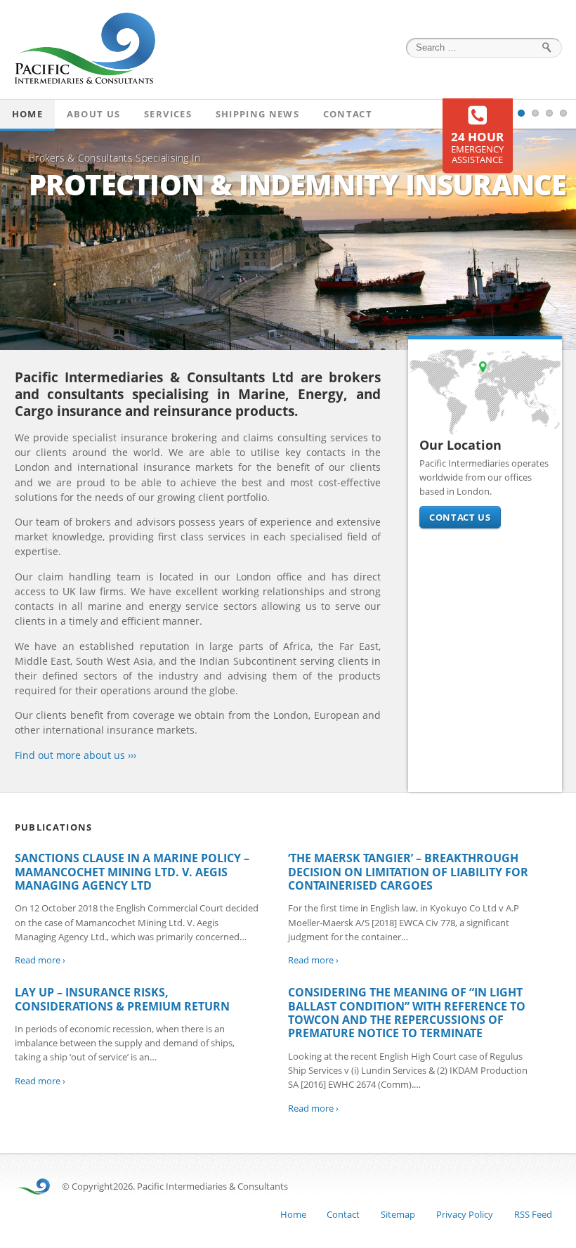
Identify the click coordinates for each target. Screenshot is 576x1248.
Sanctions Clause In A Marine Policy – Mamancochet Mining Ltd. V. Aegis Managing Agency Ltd (132, 871)
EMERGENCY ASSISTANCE (477, 148)
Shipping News (257, 114)
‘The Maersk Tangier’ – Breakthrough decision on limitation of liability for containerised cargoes (408, 871)
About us (94, 114)
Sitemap (398, 1214)
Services (168, 114)
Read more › (40, 960)
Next (562, 239)
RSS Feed (533, 1214)
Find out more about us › (73, 755)
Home (27, 114)
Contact (347, 114)
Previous (14, 239)
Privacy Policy (464, 1214)
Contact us (460, 517)
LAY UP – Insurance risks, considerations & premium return (122, 998)
